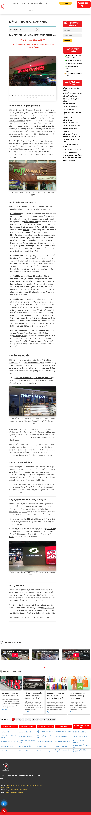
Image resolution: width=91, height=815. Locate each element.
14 (29, 95)
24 (44, 95)
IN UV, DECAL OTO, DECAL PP (72, 149)
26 (47, 95)
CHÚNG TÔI (24, 3)
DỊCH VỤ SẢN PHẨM (36, 3)
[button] (13, 658)
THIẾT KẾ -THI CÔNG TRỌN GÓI (72, 93)
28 (50, 95)
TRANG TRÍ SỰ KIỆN (69, 160)
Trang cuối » (51, 719)
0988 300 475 (84, 4)
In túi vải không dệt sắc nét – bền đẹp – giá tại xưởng (78, 695)
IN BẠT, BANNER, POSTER (70, 152)
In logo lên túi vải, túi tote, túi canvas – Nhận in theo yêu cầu (55, 695)
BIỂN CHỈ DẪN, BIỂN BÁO (70, 107)
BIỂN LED (66, 131)
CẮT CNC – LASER (68, 109)
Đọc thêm (4, 709)
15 (30, 95)
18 (35, 95)
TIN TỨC (31, 10)
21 (39, 95)
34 (30, 97)
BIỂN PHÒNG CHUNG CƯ (70, 128)
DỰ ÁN (47, 3)
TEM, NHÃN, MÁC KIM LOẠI (71, 137)
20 (38, 95)
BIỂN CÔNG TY (67, 117)
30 (53, 95)
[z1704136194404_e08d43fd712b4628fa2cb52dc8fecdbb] (32, 71)
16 (32, 95)
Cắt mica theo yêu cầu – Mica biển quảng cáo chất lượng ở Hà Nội (33, 695)
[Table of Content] (37, 29)
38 (36, 97)
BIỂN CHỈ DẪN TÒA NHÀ (70, 123)
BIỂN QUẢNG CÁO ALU (70, 96)
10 (33, 719)
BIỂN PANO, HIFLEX (69, 104)
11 (24, 95)
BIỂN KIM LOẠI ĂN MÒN (70, 134)
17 (33, 95)
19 (36, 95)
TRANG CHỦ (15, 3)
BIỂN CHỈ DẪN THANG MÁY (71, 126)
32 (27, 97)
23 (42, 95)
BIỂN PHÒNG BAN (68, 120)
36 (33, 97)
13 (27, 95)
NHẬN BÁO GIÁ (65, 3)
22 (41, 95)
